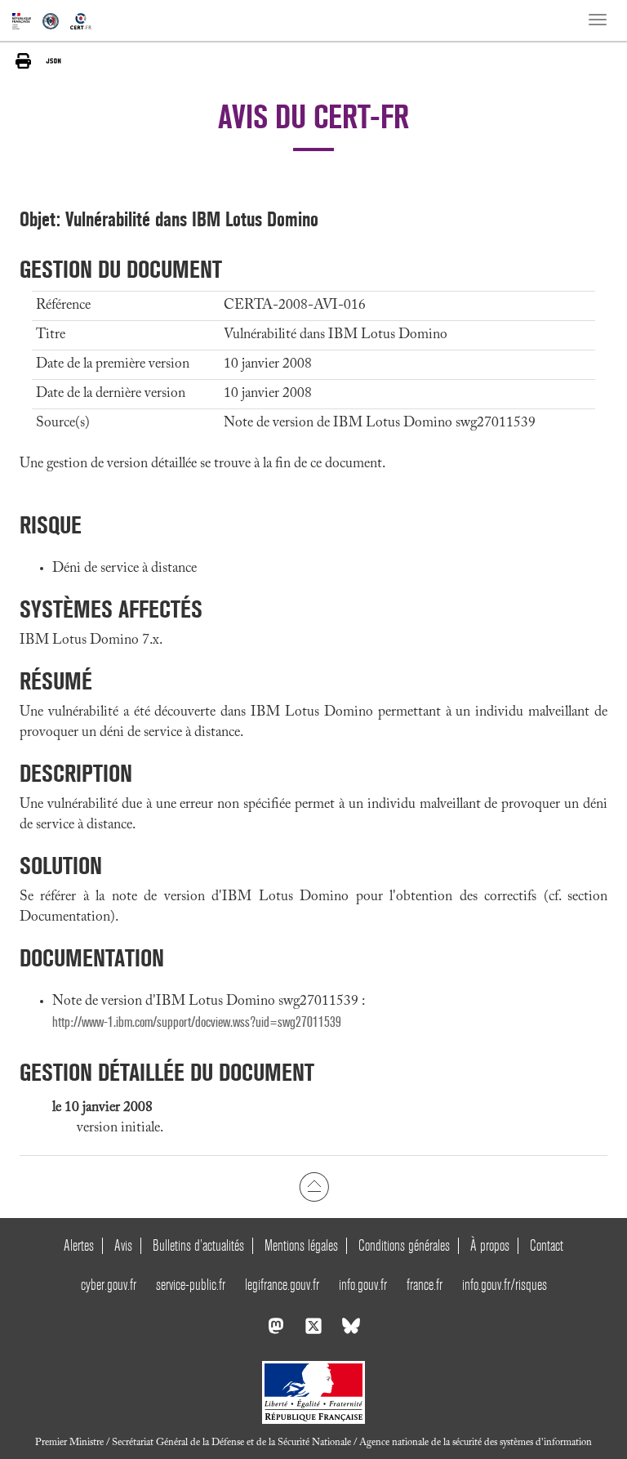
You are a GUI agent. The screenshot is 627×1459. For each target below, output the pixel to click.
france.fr (424, 1284)
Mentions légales (301, 1245)
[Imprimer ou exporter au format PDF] (23, 61)
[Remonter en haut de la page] (314, 1186)
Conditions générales (404, 1245)
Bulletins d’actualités (198, 1245)
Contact (546, 1245)
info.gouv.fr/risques (504, 1284)
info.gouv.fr (363, 1284)
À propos (489, 1245)
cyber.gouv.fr (108, 1284)
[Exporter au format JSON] (53, 60)
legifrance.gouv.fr (282, 1284)
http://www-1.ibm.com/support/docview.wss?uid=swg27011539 (196, 1022)
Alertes (79, 1245)
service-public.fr (190, 1284)
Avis (123, 1245)
